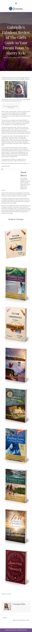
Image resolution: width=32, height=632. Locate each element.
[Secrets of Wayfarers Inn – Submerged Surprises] (16, 404)
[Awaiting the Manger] (16, 566)
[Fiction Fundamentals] (16, 324)
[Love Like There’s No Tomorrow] (16, 526)
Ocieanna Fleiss (17, 57)
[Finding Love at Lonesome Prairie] (16, 283)
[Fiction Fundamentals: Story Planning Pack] (16, 243)
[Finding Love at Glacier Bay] (16, 485)
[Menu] (16, 3)
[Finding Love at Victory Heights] (16, 445)
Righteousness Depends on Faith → (22, 620)
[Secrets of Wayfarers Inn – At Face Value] (16, 364)
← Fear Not (4, 617)
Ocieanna (8, 594)
